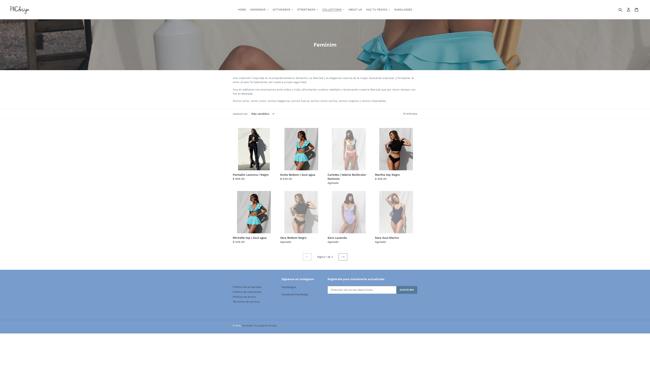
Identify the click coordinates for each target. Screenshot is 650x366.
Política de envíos (244, 296)
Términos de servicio (246, 301)
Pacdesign (247, 325)
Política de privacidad (247, 287)
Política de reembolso (247, 291)
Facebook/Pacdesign (295, 294)
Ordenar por (240, 114)
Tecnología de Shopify (265, 325)
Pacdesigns (288, 287)
